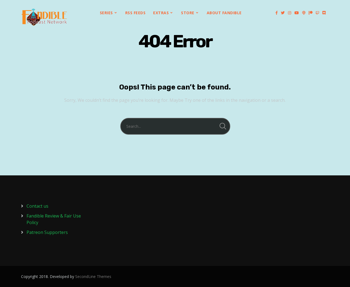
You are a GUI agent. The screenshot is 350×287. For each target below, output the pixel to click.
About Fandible (224, 12)
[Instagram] (289, 13)
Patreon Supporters (47, 232)
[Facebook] (276, 13)
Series (106, 12)
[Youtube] (297, 13)
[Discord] (324, 13)
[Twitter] (282, 13)
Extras (161, 12)
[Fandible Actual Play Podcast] (44, 17)
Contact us (37, 206)
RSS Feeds (135, 12)
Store (187, 12)
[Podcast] (304, 13)
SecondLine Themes (93, 276)
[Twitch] (317, 13)
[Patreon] (310, 13)
